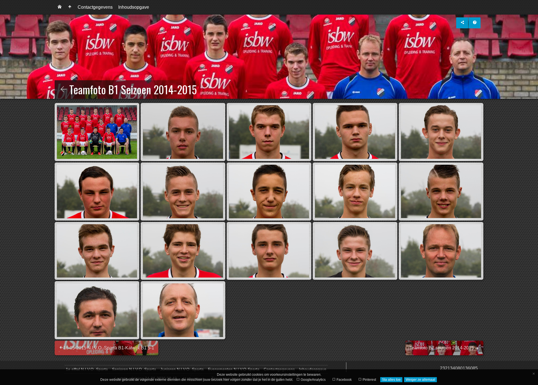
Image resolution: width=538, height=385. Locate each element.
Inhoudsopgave (133, 7)
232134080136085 (459, 368)
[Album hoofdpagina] (70, 7)
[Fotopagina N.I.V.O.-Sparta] (60, 7)
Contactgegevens (95, 7)
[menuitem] (60, 7)
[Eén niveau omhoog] (63, 89)
